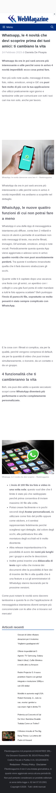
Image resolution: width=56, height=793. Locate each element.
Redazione (15, 764)
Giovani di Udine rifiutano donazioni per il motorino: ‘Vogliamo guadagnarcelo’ (28, 639)
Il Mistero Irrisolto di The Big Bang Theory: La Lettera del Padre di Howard (29, 735)
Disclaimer (41, 764)
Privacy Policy (28, 764)
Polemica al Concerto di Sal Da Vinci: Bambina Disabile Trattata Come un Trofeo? (29, 719)
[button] (52, 27)
